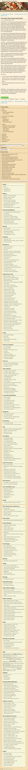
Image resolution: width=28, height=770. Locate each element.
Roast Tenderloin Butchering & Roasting (12, 219)
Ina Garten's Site (7, 378)
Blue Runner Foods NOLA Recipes (11, 277)
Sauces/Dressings (9, 667)
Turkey (4, 670)
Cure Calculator (7, 398)
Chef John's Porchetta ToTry (10, 548)
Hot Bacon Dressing (8, 583)
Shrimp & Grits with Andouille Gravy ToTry (13, 612)
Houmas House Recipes (9, 299)
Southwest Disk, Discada (9, 418)
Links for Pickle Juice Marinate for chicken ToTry (12, 159)
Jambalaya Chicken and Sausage (11, 302)
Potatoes (22, 663)
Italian (8, 661)
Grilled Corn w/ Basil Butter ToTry (11, 631)
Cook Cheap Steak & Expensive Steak (12, 212)
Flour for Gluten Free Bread (10, 201)
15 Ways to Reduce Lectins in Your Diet (12, 502)
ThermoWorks (7, 679)
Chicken (13, 657)
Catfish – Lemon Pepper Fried (10, 430)
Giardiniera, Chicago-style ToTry (10, 560)
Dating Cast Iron (7, 348)
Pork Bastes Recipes (8, 551)
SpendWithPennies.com (9, 457)
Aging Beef (4, 134)
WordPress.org (7, 191)
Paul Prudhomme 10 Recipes (10, 315)
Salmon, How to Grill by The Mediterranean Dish (14, 609)
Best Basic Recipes (8, 198)
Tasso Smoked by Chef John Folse (11, 330)
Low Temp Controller (8, 415)
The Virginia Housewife (9, 745)
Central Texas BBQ (8, 755)
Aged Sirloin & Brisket (8, 488)
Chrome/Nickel (18, 657)
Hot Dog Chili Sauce (8, 215)
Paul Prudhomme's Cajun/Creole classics (12, 317)
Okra (21, 661)
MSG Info (4, 138)
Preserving (4, 110)
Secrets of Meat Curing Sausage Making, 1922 (14, 743)
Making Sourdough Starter (9, 204)
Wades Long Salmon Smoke (10, 595)
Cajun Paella (6, 283)
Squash (10, 669)
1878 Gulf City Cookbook (9, 719)
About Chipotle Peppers (9, 334)
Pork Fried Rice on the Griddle (8, 167)
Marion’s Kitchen (7, 445)
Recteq (12, 665)
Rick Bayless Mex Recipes (9, 388)
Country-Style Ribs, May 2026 (8, 161)
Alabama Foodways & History (10, 195)
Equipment (4, 117)
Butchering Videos (7, 256)
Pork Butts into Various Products (10, 265)
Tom (13, 20)
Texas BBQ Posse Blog (9, 643)
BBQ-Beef (5, 654)
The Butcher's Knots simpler (10, 270)
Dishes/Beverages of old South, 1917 (12, 729)
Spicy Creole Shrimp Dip (9, 325)
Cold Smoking (7, 640)
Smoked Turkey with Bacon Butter (11, 539)
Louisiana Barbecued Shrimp (10, 311)
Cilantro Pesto (5, 162)
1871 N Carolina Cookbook (9, 718)
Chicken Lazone (7, 526)
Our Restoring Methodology (10, 355)
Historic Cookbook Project (9, 734)
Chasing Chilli (7, 508)
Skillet (4, 669)
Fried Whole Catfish (8, 433)
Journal (12, 661)
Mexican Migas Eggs (6, 171)
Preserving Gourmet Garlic (9, 470)
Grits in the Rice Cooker (7, 170)
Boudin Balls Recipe (8, 280)
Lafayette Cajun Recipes (9, 309)
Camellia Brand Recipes (9, 289)
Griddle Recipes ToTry (6, 177)
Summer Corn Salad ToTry (9, 574)
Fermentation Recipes (8, 423)
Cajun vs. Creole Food (8, 287)
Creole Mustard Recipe (9, 295)
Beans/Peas (8, 655)
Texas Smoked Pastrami (9, 222)
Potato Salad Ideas (8, 572)
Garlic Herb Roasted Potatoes (10, 627)
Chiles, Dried (6, 337)
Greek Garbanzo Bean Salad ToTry (11, 567)
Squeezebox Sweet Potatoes (10, 634)
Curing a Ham (6, 113)
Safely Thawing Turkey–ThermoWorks (12, 536)
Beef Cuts (6, 249)
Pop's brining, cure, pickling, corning (11, 230)
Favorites (9, 659)
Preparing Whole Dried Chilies (10, 339)
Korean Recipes (7, 381)
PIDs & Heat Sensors (7, 121)
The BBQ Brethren (8, 646)
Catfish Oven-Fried (8, 432)
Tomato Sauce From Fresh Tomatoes (12, 473)
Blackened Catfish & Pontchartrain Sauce (12, 429)
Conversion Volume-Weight (7, 116)
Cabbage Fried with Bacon (9, 625)
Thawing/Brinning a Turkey (9, 234)
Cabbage (15, 655)
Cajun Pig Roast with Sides (9, 285)
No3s (19, 661)
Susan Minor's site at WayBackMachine (12, 407)
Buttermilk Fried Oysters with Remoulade (12, 602)
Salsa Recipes (7, 340)
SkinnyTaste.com (7, 454)
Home (3, 10)
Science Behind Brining (9, 232)
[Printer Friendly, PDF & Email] (4, 97)
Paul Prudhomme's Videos (9, 318)
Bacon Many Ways (8, 545)
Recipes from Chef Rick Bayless (10, 385)
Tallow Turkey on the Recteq (8, 173)
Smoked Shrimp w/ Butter (9, 618)
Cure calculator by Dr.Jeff (9, 400)
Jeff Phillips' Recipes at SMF (10, 379)
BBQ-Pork (12, 99)
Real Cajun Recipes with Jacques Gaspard (13, 320)
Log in (5, 186)
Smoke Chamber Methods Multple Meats (12, 691)
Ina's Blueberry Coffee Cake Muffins (11, 203)
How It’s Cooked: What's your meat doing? (13, 511)
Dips (3, 659)
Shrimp (17, 667)
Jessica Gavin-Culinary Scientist (10, 444)
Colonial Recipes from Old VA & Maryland (12, 726)
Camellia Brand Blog (8, 438)
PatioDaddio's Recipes (8, 447)
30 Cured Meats (7, 397)
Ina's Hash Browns (8, 242)
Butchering (4, 135)
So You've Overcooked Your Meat (11, 515)
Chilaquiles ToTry (7, 239)
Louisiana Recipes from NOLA (10, 312)
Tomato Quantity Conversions (10, 472)
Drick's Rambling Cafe (8, 441)
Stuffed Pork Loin (7, 496)
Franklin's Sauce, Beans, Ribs (10, 375)
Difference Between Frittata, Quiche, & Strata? (14, 240)
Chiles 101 (6, 336)
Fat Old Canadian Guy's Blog (10, 442)
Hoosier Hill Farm (7, 674)
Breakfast (12, 655)
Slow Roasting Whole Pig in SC (10, 760)
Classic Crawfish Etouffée (9, 292)
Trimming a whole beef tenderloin (11, 223)
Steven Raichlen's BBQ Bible (10, 389)
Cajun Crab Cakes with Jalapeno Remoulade (13, 282)
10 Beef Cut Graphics (8, 246)
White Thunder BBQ (8, 765)
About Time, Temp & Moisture (9, 125)
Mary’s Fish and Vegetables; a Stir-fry (10, 158)
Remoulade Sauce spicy (9, 585)
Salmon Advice (6, 128)
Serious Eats (6, 452)
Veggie (8, 670)
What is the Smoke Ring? (8, 131)
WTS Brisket (6, 497)
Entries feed (6, 188)
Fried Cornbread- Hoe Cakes (10, 704)
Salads (18, 665)
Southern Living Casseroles (9, 710)
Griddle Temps (5, 136)
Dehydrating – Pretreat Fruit (10, 469)
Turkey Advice (6, 130)
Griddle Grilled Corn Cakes (9, 628)
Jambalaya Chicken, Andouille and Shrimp (13, 303)
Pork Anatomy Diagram (9, 264)
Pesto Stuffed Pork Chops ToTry (10, 550)
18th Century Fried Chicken (9, 721)
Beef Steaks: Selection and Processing (12, 252)
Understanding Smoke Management (11, 647)
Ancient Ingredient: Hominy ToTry (11, 624)
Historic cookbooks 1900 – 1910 (10, 735)
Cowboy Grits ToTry (6, 155)
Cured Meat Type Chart (9, 401)
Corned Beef (6, 213)
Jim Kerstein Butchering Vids (10, 261)
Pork (6, 99)
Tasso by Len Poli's (8, 327)
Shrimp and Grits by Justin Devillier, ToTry (13, 322)
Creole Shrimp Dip (8, 296)
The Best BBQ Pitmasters (9, 762)
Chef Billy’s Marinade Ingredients (9, 164)
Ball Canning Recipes (8, 464)
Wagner (11, 670)
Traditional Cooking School (9, 460)
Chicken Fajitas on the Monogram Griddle (11, 178)
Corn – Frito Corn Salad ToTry (10, 565)
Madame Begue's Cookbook (10, 740)
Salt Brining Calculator (8, 231)
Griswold (5, 661)
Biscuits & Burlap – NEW (9, 276)
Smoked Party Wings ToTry (9, 538)
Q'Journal (16, 99)
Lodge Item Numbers (8, 354)
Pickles (18, 663)
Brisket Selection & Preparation (10, 255)
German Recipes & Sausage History (11, 732)
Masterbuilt (6, 676)
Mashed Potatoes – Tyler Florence (11, 633)
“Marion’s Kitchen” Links (7, 168)
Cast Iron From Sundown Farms (11, 349)
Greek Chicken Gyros (8, 529)
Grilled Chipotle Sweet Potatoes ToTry (12, 630)
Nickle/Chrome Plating (8, 357)
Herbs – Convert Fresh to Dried (10, 484)
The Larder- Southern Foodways (11, 744)
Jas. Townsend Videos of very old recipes (12, 424)
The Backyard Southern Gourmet (11, 391)
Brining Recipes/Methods (8, 112)
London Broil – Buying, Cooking (10, 216)
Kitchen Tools (5, 120)
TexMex (15, 669)
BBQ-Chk (10, 654)
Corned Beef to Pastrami (9, 494)
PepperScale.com (7, 512)
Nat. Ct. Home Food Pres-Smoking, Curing (13, 642)
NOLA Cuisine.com (8, 314)
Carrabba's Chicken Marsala (10, 525)
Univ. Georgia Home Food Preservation (12, 476)
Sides (20, 667)
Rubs (15, 665)
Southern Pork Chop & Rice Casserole (12, 712)
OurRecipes (6, 663)
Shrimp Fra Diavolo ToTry (9, 613)
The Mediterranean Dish (9, 392)
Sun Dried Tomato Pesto (9, 635)
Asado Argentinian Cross (9, 413)
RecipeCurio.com (7, 449)
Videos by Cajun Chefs (8, 763)
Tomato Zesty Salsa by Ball (9, 475)
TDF (12, 669)
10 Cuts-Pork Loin (7, 248)
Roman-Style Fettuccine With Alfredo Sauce (13, 520)
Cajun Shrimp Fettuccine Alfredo (11, 286)
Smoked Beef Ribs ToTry (9, 220)
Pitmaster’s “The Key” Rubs (9, 127)
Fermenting (16, 659)
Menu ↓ (24, 10)
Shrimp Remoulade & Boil (9, 615)
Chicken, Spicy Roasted (9, 528)
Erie (5, 659)
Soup (7, 669)
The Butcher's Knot (8, 268)
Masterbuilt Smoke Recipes (9, 688)
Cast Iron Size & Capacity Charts (11, 363)
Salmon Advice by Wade (9, 590)
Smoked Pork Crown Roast (9, 553)
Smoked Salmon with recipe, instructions (12, 591)
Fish (21, 659)
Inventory (6, 351)
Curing (23, 657)
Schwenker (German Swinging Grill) (11, 416)
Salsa (21, 665)
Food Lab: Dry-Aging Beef (9, 509)
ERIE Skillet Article (7, 366)
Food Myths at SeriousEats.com (10, 482)
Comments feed (7, 189)
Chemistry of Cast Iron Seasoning (11, 364)
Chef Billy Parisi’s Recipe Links (8, 165)
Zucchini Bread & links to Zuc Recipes (12, 207)
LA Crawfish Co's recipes (9, 308)
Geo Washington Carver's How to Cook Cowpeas (14, 731)
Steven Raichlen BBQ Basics (10, 695)
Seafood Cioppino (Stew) (9, 610)
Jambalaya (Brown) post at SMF (11, 301)
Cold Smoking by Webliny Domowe (11, 686)
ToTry (19, 669)
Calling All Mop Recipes (9, 491)
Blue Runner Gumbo (6, 175)
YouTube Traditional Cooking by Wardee (12, 478)
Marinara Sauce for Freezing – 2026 (9, 154)
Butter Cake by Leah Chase (10, 200)
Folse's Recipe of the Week (9, 298)
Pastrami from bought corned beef (11, 218)
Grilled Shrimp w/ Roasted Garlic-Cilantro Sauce (14, 606)
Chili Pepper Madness (8, 439)
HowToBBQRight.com (8, 376)
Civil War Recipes (7, 725)
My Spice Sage (7, 677)
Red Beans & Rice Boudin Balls (10, 321)
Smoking (4, 124)
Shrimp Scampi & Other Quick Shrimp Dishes (13, 616)
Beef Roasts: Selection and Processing (12, 251)
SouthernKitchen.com (8, 455)
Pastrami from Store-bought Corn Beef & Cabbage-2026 (14, 174)
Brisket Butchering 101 (8, 254)
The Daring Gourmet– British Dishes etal (12, 458)
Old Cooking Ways (6, 139)
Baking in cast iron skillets (9, 197)
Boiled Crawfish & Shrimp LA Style (11, 279)
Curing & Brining (7, 493)
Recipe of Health (7, 514)
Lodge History (7, 352)
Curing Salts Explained (8, 403)
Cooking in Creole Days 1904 (10, 293)
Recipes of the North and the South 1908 (12, 741)
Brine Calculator (7, 228)
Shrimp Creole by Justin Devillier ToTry (12, 324)
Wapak (14, 670)
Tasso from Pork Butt (8, 328)
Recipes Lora (6, 386)
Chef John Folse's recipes (9, 290)
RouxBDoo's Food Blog (9, 451)
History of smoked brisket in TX (10, 737)
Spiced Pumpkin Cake (8, 205)
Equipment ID (6, 118)
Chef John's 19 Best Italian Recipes (11, 373)
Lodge (17, 661)
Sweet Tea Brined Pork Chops (10, 554)
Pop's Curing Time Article (9, 406)
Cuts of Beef (6, 258)
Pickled (15, 663)
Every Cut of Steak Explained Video (11, 259)
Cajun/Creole (7, 657)
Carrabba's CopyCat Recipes (10, 370)
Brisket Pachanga (7, 490)
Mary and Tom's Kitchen (9, 1)
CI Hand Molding (7, 346)
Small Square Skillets (8, 358)
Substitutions (4, 141)
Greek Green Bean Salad (9, 568)
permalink (23, 99)
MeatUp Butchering (8, 262)
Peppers (12, 663)
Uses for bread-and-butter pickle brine (10, 157)
